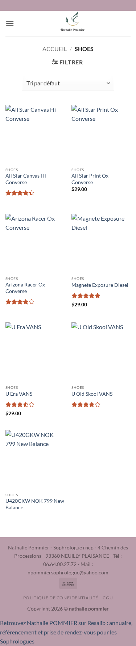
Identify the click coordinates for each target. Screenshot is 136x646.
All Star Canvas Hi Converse (25, 179)
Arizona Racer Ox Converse (25, 288)
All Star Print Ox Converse (89, 179)
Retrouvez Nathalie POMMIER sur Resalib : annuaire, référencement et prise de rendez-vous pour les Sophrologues (66, 632)
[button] (9, 23)
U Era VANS (18, 394)
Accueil (54, 48)
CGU (108, 597)
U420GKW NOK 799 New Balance (34, 504)
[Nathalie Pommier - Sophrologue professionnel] (72, 23)
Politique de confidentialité (60, 597)
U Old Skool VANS (91, 394)
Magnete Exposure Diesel (99, 285)
